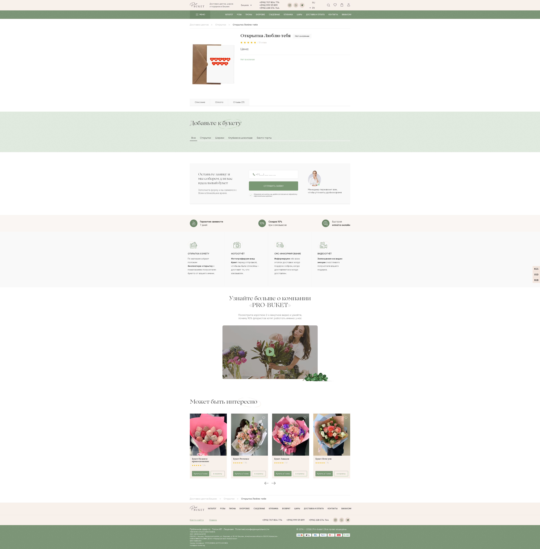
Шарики (219, 137)
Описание (200, 102)
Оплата (219, 102)
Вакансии (346, 15)
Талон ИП (217, 529)
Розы (239, 15)
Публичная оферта (200, 529)
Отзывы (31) (238, 102)
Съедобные (274, 15)
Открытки (220, 24)
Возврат (286, 509)
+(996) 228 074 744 (269, 8)
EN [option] (313, 7)
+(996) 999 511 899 (268, 5)
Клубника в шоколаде (240, 137)
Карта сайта (197, 520)
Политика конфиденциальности (252, 529)
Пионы (249, 15)
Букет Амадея (281, 459)
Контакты (333, 15)
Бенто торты (264, 137)
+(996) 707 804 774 (269, 2)
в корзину (217, 473)
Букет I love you (323, 459)
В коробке (260, 15)
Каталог (229, 15)
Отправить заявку (274, 186)
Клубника (288, 15)
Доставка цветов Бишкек (203, 498)
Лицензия (229, 529)
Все (193, 137)
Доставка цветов (199, 24)
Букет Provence (241, 459)
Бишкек (245, 5)
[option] (315, 7)
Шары (299, 15)
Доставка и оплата (315, 15)
